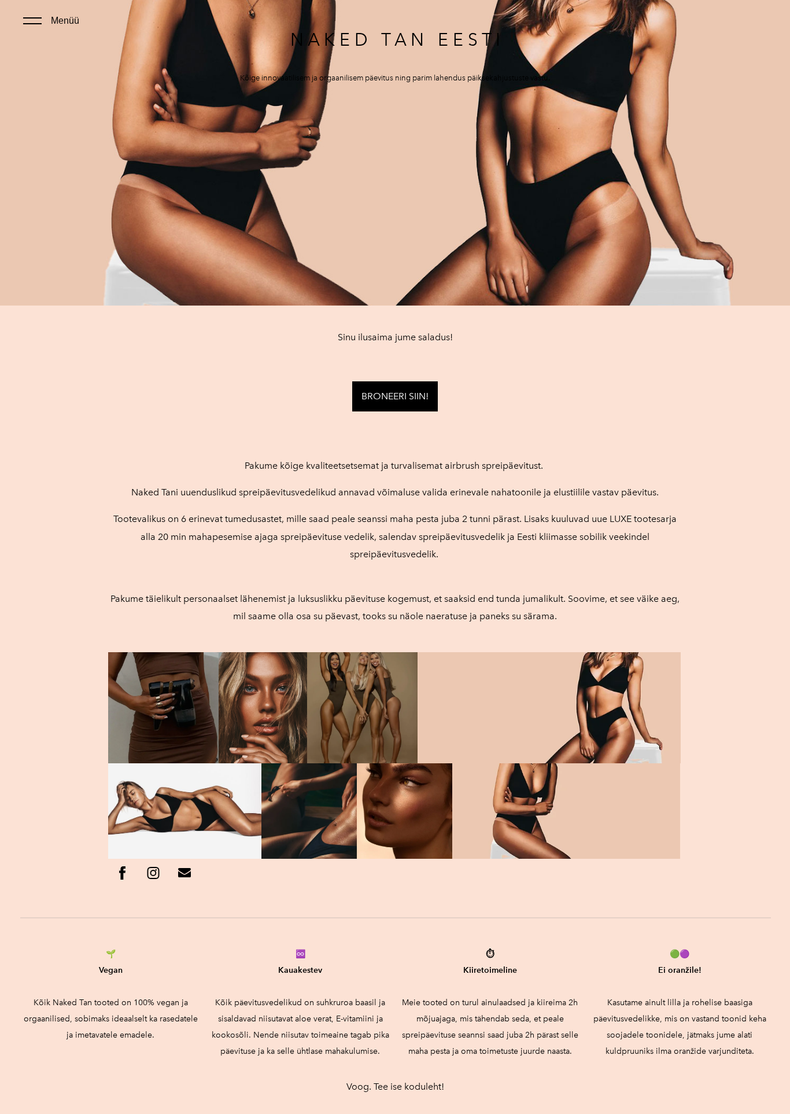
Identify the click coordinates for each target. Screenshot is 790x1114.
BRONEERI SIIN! (395, 396)
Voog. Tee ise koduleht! (395, 1086)
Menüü (65, 20)
